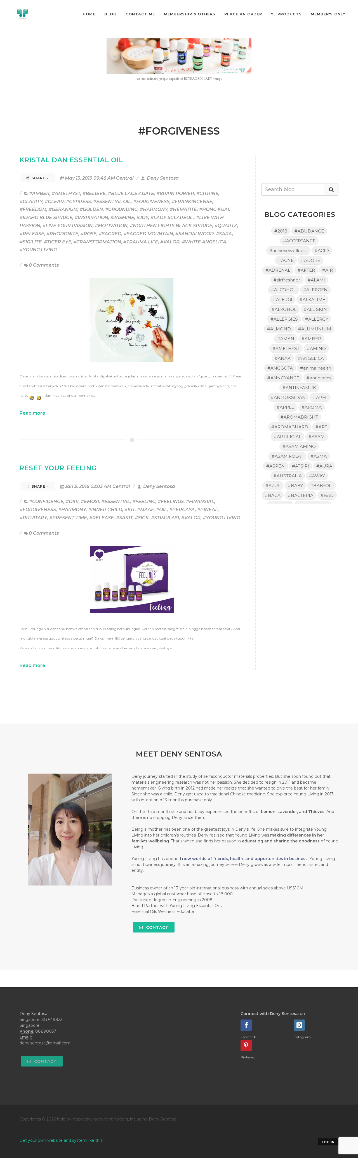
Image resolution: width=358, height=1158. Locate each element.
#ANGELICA (311, 358)
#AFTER (306, 270)
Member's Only (328, 14)
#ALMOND (279, 329)
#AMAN (285, 338)
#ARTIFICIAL (287, 436)
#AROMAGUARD (289, 426)
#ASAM (316, 436)
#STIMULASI (165, 517)
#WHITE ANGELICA (204, 242)
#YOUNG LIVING (38, 249)
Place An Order (243, 14)
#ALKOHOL (284, 309)
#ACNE (286, 260)
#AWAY (317, 475)
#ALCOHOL (283, 289)
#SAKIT (124, 517)
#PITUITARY (33, 517)
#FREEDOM (33, 209)
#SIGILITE (31, 242)
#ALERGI (282, 299)
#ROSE (88, 233)
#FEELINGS (171, 501)
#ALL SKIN (315, 309)
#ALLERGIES (284, 319)
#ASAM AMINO (299, 446)
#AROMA (312, 407)
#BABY (295, 485)
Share (38, 178)
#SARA (224, 233)
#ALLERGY (316, 319)
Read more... (34, 413)
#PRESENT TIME (68, 517)
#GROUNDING (121, 209)
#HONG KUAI (214, 209)
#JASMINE (122, 217)
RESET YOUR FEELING (58, 468)
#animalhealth (315, 368)
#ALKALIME (312, 299)
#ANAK (283, 358)
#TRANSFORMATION (97, 242)
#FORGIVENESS (151, 201)
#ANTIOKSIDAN (288, 397)
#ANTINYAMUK (299, 387)
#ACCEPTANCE (299, 240)
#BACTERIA (300, 495)
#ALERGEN (315, 289)
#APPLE (285, 407)
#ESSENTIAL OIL (112, 201)
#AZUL (273, 485)
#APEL (320, 397)
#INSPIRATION (91, 217)
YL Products (286, 14)
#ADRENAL (277, 270)
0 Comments (44, 265)
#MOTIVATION (111, 225)
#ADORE (310, 260)
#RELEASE (32, 233)
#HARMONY (154, 209)
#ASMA (318, 456)
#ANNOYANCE (283, 377)
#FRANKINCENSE (192, 201)
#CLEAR (54, 201)
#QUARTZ (226, 225)
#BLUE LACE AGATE (131, 193)
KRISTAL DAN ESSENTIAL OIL (71, 160)
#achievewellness (288, 250)
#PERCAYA (182, 509)
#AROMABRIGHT (299, 417)
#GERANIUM (63, 209)
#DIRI (72, 501)
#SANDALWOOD (194, 233)
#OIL (161, 509)
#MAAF (145, 509)
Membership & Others (189, 14)
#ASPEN (275, 466)
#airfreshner (287, 280)
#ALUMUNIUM (314, 329)
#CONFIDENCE (46, 501)
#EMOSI (90, 501)
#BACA (273, 495)
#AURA (324, 466)
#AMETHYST (66, 193)
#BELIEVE (94, 193)
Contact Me (140, 14)
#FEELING (144, 501)
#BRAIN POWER (175, 193)
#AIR (327, 270)
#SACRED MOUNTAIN (148, 233)
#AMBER (39, 193)
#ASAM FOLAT (287, 456)
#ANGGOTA (280, 368)
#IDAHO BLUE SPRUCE (46, 217)
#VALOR (170, 242)
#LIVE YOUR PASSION (68, 225)
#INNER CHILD (105, 509)
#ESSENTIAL (115, 501)
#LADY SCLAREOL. (172, 217)
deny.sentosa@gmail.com (45, 1043)
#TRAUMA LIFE (140, 242)
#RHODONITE (62, 233)
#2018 (280, 231)
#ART (321, 426)
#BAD (327, 495)
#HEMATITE (183, 209)
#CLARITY (31, 201)
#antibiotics (319, 377)
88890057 (45, 1031)
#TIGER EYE (57, 242)
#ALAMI (316, 280)
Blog (110, 14)
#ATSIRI (300, 466)
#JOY (142, 217)
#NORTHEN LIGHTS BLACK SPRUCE (171, 225)
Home (89, 14)
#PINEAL (207, 509)
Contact (156, 927)
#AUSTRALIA (288, 475)
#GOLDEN (91, 209)
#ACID (322, 250)
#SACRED (110, 233)
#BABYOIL (321, 485)
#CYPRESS (78, 201)
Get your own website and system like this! (61, 1140)
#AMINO (316, 348)
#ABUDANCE (309, 231)
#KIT (129, 509)
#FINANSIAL (200, 501)
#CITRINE (207, 193)
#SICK (142, 517)
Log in (328, 1142)
